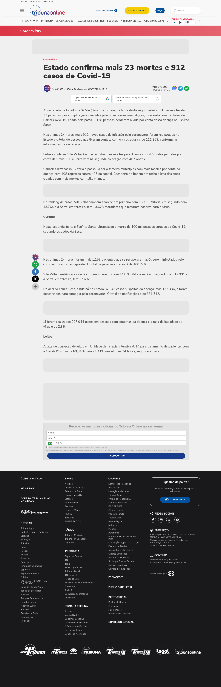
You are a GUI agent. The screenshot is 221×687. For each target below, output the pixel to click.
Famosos (25, 610)
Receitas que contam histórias (80, 583)
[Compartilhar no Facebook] (35, 272)
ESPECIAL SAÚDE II (65, 21)
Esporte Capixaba (30, 573)
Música (68, 514)
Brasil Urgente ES (73, 568)
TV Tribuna (47, 21)
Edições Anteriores (74, 630)
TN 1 (67, 560)
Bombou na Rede (73, 491)
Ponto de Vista (72, 579)
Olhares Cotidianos (117, 554)
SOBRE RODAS (73, 521)
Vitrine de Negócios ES (119, 499)
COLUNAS (114, 478)
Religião (25, 551)
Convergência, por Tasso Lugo (123, 542)
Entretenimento (28, 602)
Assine (68, 611)
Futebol (24, 577)
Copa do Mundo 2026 (32, 587)
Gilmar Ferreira (115, 510)
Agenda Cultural (29, 606)
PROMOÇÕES (115, 577)
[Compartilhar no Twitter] (35, 279)
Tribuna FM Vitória (74, 535)
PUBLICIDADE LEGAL (120, 587)
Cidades (25, 536)
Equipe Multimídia (117, 602)
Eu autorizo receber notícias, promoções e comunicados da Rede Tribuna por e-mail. (78, 447)
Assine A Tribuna (137, 10)
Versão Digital (71, 615)
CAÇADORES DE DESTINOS (91, 21)
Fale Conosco (115, 610)
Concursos (26, 562)
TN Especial (71, 575)
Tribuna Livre (114, 518)
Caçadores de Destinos (76, 594)
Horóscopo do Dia (74, 495)
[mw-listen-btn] (35, 257)
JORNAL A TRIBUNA (76, 606)
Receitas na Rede (29, 613)
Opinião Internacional (119, 569)
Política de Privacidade (119, 614)
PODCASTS (112, 21)
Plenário (112, 529)
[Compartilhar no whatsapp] (35, 264)
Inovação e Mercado (118, 491)
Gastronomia (27, 617)
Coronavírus (50, 59)
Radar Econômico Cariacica (34, 532)
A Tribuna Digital (131, 21)
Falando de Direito (117, 546)
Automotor (70, 586)
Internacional (71, 503)
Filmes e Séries (72, 510)
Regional (25, 621)
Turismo (25, 594)
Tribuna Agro (27, 528)
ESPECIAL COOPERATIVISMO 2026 (34, 512)
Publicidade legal (153, 21)
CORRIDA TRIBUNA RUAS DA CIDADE (36, 500)
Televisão (69, 518)
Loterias (69, 499)
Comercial (113, 606)
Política (24, 555)
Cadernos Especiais (74, 619)
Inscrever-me (116, 455)
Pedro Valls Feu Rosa (118, 557)
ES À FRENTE (115, 506)
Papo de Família (116, 514)
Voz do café (114, 488)
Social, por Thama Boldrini (121, 561)
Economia (26, 558)
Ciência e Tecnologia (75, 488)
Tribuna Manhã (72, 571)
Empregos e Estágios (31, 566)
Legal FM (69, 543)
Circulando (70, 598)
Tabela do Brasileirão (31, 591)
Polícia (24, 547)
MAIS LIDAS (27, 488)
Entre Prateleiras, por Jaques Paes (122, 537)
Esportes (25, 570)
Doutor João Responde (119, 484)
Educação (25, 540)
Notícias (69, 484)
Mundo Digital (115, 521)
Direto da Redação (117, 503)
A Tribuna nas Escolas (76, 626)
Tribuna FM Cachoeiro (76, 539)
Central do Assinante (75, 634)
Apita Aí (69, 590)
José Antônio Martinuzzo (120, 550)
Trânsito (25, 543)
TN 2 (67, 564)
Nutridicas (113, 525)
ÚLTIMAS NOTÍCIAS (32, 478)
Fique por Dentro (73, 556)
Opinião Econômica (117, 565)
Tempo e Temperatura (32, 598)
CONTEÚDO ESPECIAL (121, 622)
